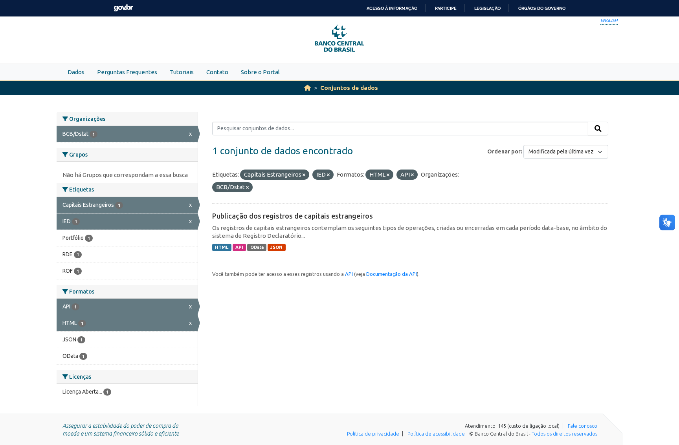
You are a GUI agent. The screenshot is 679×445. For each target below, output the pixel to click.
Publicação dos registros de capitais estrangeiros (292, 216)
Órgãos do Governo (541, 8)
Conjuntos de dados (349, 87)
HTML (221, 247)
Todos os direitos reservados (564, 433)
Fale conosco (582, 426)
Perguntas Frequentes (127, 72)
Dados (76, 72)
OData (257, 247)
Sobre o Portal (260, 72)
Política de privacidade (373, 433)
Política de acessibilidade (436, 433)
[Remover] (304, 175)
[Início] (307, 87)
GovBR (123, 8)
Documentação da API (391, 274)
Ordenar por (504, 151)
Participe (446, 8)
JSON (276, 247)
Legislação (487, 8)
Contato (217, 72)
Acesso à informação (392, 8)
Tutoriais (182, 72)
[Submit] (598, 129)
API (239, 247)
